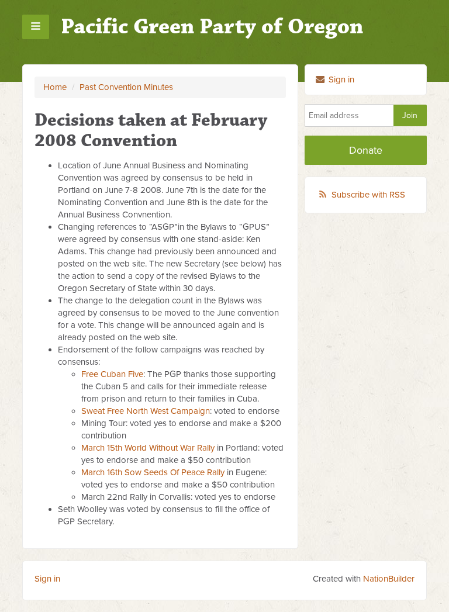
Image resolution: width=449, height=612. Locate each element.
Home (55, 87)
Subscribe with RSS (368, 194)
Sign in (340, 79)
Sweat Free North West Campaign (145, 411)
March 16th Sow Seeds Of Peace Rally (152, 472)
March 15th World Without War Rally (148, 447)
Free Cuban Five (112, 374)
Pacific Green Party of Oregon (212, 26)
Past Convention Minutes (126, 87)
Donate (365, 150)
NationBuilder (389, 578)
